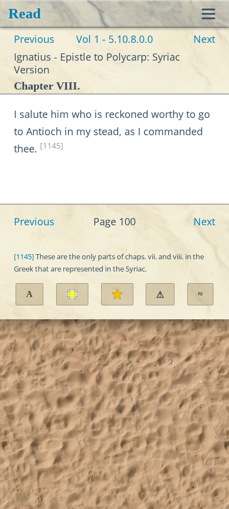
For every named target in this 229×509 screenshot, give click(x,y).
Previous (34, 39)
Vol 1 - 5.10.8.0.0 (114, 39)
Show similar (200, 294)
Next (204, 39)
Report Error (160, 294)
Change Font (29, 294)
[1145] (51, 146)
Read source (72, 294)
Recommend (117, 294)
